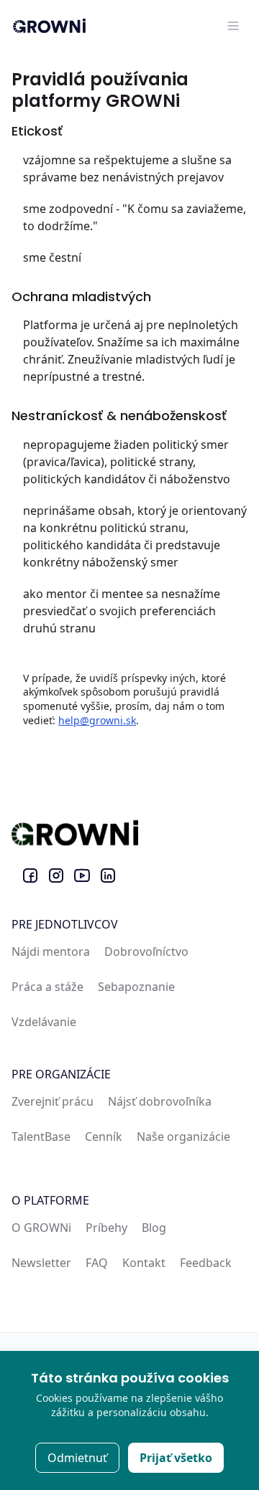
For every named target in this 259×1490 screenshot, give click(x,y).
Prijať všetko (176, 1458)
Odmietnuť (77, 1458)
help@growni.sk (97, 720)
